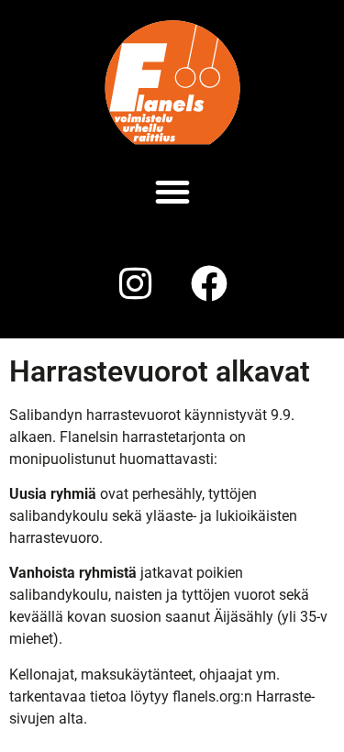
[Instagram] (135, 283)
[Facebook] (209, 283)
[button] (172, 191)
